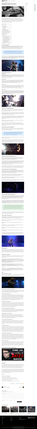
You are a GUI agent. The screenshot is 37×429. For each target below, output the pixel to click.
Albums (2, 418)
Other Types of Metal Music (5, 33)
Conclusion (4, 43)
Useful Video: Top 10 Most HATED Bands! (6, 42)
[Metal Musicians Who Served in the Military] (31, 409)
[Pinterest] (21, 383)
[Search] (34, 1)
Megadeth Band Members (4, 26)
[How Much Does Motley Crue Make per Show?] (14, 409)
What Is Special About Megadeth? (5, 30)
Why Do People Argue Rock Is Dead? (5, 32)
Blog (2, 411)
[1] (16, 58)
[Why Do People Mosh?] (5, 409)
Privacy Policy (11, 419)
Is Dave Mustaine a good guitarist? (6, 41)
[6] (10, 270)
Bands (2, 419)
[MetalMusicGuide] (5, 1)
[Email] (23, 383)
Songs (26, 9)
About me (11, 418)
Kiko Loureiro (4, 28)
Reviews (26, 8)
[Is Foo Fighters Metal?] (23, 409)
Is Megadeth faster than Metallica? (6, 39)
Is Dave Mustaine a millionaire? (6, 37)
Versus (26, 10)
